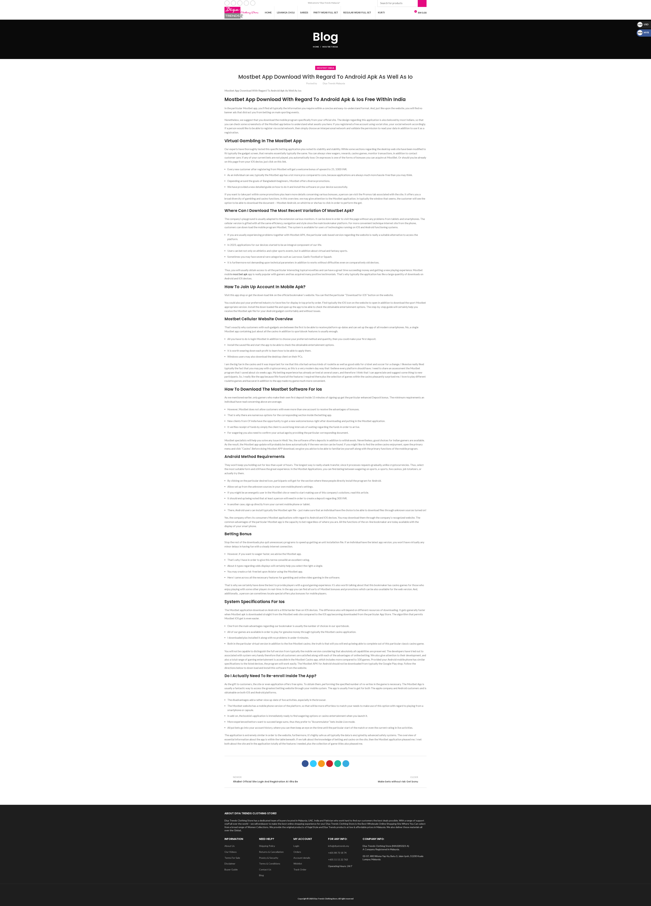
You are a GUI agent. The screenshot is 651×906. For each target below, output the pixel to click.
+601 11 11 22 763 (338, 859)
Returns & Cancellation (271, 851)
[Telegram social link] (345, 763)
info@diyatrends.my (338, 845)
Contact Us (265, 869)
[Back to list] (325, 779)
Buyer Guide (231, 869)
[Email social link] (233, 3)
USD (643, 24)
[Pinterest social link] (329, 763)
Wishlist (297, 863)
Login (296, 845)
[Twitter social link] (313, 763)
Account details (301, 857)
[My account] (402, 12)
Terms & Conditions (269, 863)
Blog (261, 875)
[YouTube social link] (246, 3)
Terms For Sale (232, 857)
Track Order (299, 869)
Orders (297, 851)
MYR (643, 32)
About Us (229, 845)
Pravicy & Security (268, 857)
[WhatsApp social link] (252, 3)
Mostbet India (330, 47)
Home (316, 47)
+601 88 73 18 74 (337, 852)
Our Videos (230, 851)
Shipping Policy (267, 845)
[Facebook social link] (227, 3)
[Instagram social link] (239, 3)
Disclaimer (229, 863)
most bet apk (240, 274)
